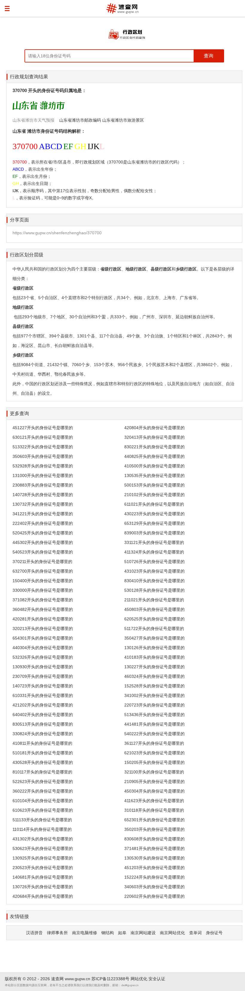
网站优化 (139, 978)
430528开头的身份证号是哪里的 (43, 762)
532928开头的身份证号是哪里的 (43, 466)
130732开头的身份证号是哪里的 (43, 504)
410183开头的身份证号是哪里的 (154, 657)
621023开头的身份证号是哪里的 (154, 752)
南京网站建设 (143, 932)
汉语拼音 (34, 932)
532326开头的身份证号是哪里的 (43, 657)
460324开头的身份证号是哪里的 (154, 676)
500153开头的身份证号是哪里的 (154, 485)
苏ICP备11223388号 (110, 978)
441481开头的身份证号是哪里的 (154, 724)
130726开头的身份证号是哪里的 (43, 886)
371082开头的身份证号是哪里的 (43, 599)
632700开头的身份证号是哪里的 (43, 571)
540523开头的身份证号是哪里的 (43, 552)
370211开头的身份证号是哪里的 (42, 561)
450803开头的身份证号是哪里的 (154, 609)
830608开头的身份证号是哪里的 (154, 838)
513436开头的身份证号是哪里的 (154, 714)
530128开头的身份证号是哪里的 (154, 590)
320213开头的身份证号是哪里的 (43, 628)
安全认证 (156, 978)
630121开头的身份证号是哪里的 (43, 437)
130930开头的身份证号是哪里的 (43, 666)
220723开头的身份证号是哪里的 (154, 705)
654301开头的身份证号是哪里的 (43, 638)
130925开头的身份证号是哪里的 (43, 858)
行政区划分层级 (26, 254)
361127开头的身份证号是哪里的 (154, 743)
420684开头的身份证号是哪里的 (43, 896)
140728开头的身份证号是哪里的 (43, 494)
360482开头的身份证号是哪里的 (43, 609)
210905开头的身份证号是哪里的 (154, 781)
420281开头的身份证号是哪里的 (43, 619)
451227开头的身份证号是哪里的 (43, 427)
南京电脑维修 (84, 932)
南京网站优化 (172, 932)
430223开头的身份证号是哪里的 (154, 513)
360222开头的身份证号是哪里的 (43, 791)
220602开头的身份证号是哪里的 (154, 896)
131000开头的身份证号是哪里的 (43, 475)
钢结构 (107, 932)
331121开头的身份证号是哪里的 (154, 542)
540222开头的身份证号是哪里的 (154, 733)
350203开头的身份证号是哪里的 (154, 829)
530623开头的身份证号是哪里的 (43, 848)
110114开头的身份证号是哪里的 (42, 829)
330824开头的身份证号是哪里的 (43, 733)
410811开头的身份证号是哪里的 (42, 743)
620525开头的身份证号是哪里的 (154, 619)
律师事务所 (57, 932)
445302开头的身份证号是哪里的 (43, 542)
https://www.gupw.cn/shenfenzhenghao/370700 (57, 232)
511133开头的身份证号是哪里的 (42, 819)
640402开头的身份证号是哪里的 (43, 714)
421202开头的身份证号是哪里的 (43, 705)
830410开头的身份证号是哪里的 (154, 580)
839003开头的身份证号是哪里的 (154, 532)
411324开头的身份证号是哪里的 (154, 552)
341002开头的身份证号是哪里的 (154, 695)
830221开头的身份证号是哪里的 (154, 446)
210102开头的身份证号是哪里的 (154, 494)
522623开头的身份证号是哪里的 (43, 781)
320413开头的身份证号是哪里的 (154, 437)
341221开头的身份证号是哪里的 (43, 513)
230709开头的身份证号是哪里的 (43, 676)
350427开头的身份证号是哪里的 (154, 638)
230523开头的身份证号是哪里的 (43, 867)
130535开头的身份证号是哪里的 (154, 475)
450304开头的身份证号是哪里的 (154, 791)
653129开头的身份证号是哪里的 (154, 523)
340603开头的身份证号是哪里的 (154, 886)
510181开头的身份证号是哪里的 (43, 752)
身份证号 (214, 932)
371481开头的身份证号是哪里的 (154, 848)
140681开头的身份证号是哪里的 (43, 877)
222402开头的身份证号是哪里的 (43, 523)
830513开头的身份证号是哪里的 (43, 724)
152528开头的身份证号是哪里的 (154, 685)
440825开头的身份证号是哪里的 (154, 456)
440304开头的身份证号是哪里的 (43, 647)
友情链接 (19, 916)
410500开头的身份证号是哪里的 (154, 466)
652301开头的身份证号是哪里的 (154, 819)
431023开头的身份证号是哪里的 (154, 571)
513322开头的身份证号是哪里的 (43, 446)
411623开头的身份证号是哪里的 (154, 800)
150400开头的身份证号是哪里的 (43, 580)
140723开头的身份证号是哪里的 (43, 685)
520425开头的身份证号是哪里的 (43, 532)
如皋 (122, 932)
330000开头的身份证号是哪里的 (43, 590)
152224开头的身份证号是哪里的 (154, 877)
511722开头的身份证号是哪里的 (154, 628)
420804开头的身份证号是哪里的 (154, 427)
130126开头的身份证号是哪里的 (154, 647)
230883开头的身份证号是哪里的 (43, 485)
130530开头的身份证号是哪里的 (154, 858)
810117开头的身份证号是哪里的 (42, 772)
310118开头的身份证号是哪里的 (154, 810)
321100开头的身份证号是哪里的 (154, 772)
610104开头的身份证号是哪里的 (43, 800)
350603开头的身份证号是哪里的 (43, 456)
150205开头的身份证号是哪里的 (154, 762)
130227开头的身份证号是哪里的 (154, 666)
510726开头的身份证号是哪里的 (154, 561)
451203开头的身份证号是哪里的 (154, 867)
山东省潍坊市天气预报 (33, 120)
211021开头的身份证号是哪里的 (154, 599)
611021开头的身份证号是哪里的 (154, 504)
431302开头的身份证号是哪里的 (43, 838)
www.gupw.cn (77, 978)
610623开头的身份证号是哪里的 (43, 810)
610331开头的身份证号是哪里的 (43, 695)
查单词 (195, 932)
